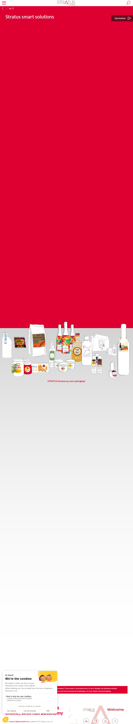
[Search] (128, 3)
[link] (66, 3)
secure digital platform (19, 721)
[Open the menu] (4, 3)
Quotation (120, 18)
